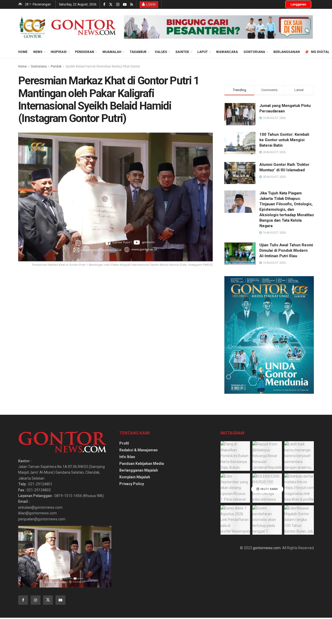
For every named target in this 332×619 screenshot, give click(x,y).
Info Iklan (127, 457)
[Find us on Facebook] (104, 4)
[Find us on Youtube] (125, 4)
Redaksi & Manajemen (138, 450)
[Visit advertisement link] (218, 27)
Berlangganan (286, 52)
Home (22, 52)
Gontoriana (254, 52)
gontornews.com (267, 548)
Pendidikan (84, 52)
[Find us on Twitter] (111, 4)
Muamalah (111, 52)
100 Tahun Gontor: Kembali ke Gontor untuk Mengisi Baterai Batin (284, 140)
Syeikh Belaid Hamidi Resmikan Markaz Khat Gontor (103, 66)
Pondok (56, 66)
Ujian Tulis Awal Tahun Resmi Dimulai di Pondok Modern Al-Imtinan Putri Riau (286, 250)
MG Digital (320, 52)
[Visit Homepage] (67, 27)
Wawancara (227, 52)
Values (161, 52)
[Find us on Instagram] (117, 4)
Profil (124, 443)
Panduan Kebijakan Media (141, 463)
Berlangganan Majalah (138, 470)
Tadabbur (138, 52)
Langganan (298, 4)
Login (151, 4)
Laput (202, 52)
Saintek (182, 52)
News (37, 52)
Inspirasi (59, 52)
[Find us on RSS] (131, 4)
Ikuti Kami (268, 489)
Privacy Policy (131, 484)
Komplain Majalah (134, 477)
